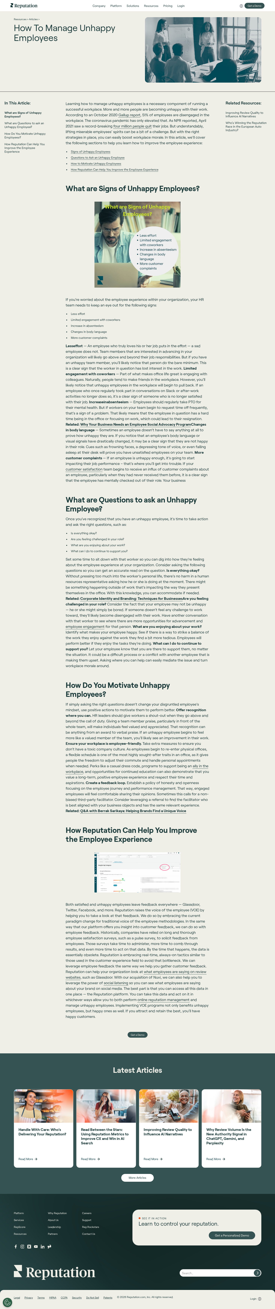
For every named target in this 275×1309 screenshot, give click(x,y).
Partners (53, 1233)
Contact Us (88, 1233)
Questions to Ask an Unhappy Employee (98, 157)
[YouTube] (36, 1246)
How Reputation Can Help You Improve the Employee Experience (24, 147)
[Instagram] (22, 1246)
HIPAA (52, 1297)
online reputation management (164, 999)
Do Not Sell (92, 1297)
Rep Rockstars (90, 1226)
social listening (116, 982)
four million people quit (132, 126)
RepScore (19, 1226)
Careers (86, 1213)
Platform (19, 1213)
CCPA (64, 1297)
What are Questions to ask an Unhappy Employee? (24, 125)
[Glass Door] (49, 1246)
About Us (53, 1220)
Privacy (29, 1297)
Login (253, 1298)
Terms (41, 1297)
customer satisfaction (84, 469)
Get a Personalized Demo (232, 1235)
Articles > (34, 19)
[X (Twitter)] (29, 1246)
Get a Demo (254, 5)
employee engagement (85, 626)
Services (19, 1220)
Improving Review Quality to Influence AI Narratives (244, 114)
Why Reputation (57, 1213)
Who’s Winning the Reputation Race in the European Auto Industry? (246, 126)
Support (86, 1220)
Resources (20, 1233)
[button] (99, 6)
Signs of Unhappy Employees (90, 151)
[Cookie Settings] (7, 1302)
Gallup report (129, 114)
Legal (17, 1297)
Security (77, 1297)
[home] (23, 5)
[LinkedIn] (43, 1246)
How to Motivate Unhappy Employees (96, 163)
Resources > (21, 19)
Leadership (54, 1226)
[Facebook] (16, 1246)
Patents (107, 1297)
